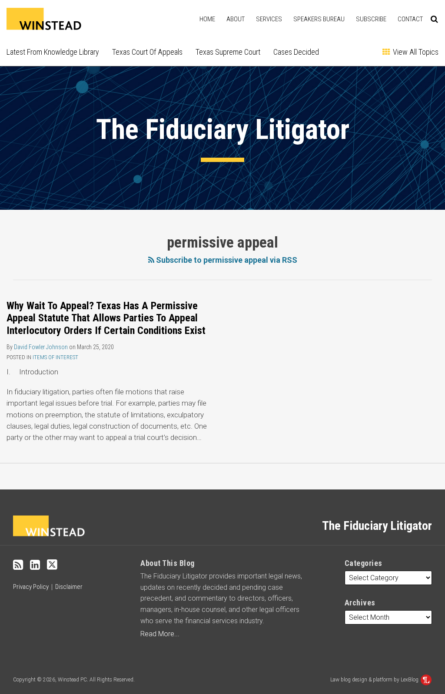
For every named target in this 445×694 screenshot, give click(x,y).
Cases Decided (296, 51)
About (235, 19)
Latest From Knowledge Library (53, 51)
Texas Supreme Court (228, 51)
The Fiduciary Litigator (222, 129)
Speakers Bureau (319, 19)
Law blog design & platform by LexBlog (375, 680)
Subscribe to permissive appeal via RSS (225, 259)
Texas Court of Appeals (147, 51)
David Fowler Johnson (41, 347)
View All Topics (414, 51)
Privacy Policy (31, 587)
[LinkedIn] (35, 565)
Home (207, 19)
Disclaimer (69, 587)
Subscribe (371, 19)
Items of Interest (55, 357)
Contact (410, 19)
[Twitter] (52, 565)
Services (269, 19)
